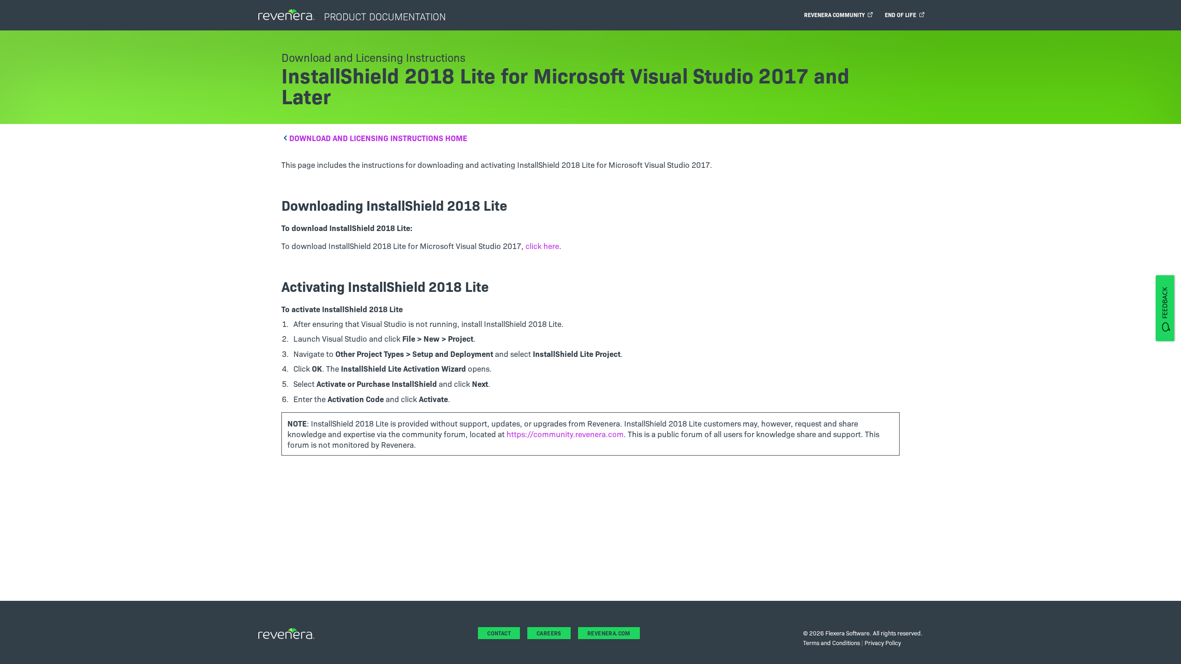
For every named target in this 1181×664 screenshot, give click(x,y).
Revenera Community (835, 14)
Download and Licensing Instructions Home (378, 137)
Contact (499, 633)
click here (542, 245)
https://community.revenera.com (565, 433)
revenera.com (609, 633)
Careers (549, 633)
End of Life (902, 14)
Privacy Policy (883, 642)
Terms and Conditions (831, 642)
